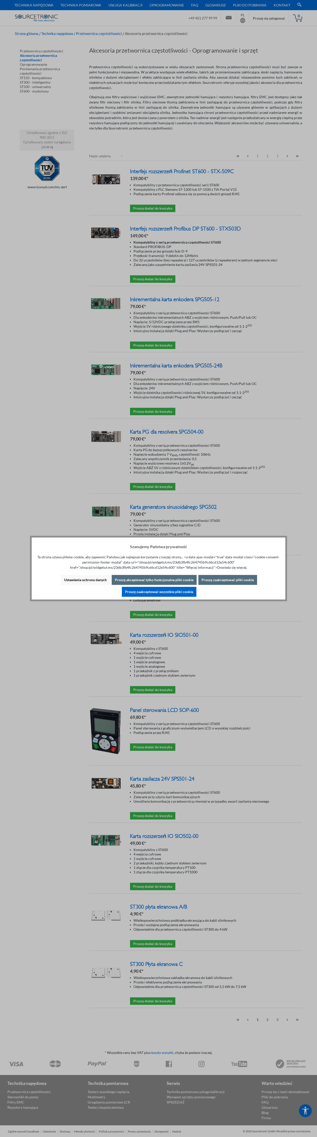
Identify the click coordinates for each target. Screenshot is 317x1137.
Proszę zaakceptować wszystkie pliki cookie (159, 592)
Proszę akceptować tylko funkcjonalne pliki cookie (154, 580)
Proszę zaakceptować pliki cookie (228, 580)
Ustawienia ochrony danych (85, 580)
